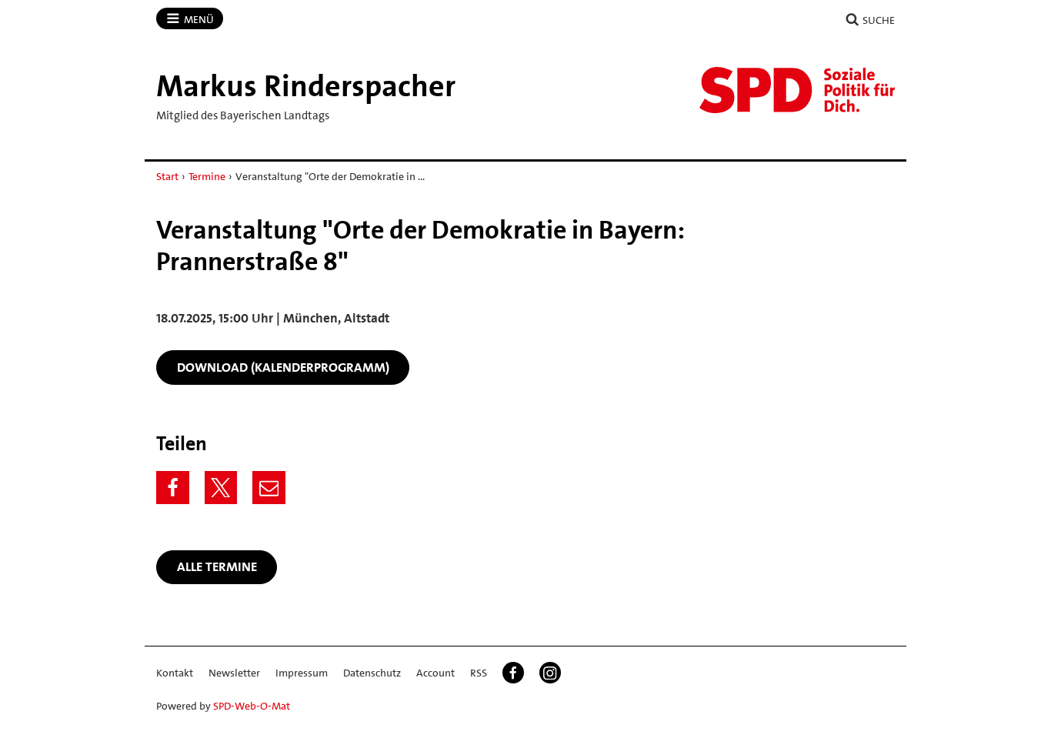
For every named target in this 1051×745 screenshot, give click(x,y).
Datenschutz (372, 673)
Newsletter (234, 673)
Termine (207, 176)
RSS (478, 673)
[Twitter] (221, 487)
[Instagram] (550, 672)
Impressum (301, 673)
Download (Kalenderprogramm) (283, 367)
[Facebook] (172, 487)
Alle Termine (217, 566)
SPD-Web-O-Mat (251, 706)
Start (167, 176)
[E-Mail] (268, 487)
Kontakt (174, 673)
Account (435, 673)
